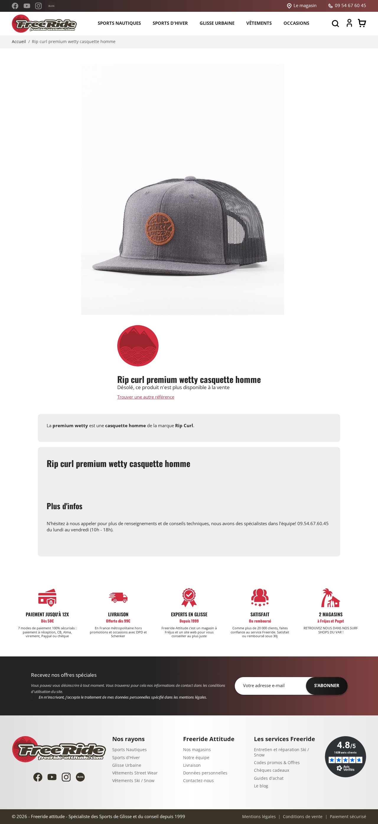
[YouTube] (27, 6)
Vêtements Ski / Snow (133, 780)
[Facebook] (15, 6)
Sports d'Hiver (126, 757)
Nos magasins (197, 749)
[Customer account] (349, 25)
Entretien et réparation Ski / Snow (281, 752)
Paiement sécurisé (347, 816)
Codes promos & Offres (277, 762)
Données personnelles (205, 773)
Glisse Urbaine (126, 765)
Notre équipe (196, 757)
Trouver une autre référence (145, 397)
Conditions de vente (302, 816)
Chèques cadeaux (271, 770)
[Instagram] (38, 6)
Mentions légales (259, 816)
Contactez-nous (198, 780)
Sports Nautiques (129, 749)
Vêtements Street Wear (135, 773)
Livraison (192, 765)
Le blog (261, 786)
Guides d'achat (269, 778)
